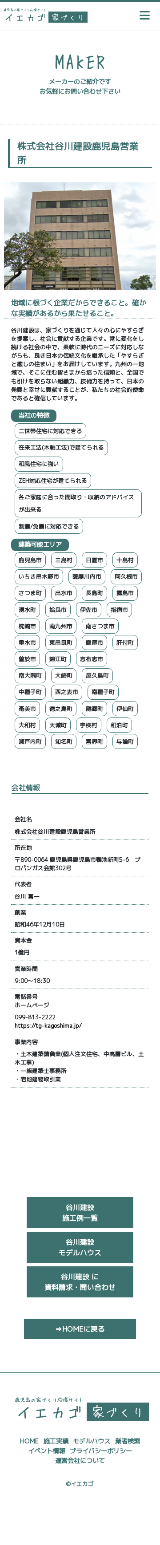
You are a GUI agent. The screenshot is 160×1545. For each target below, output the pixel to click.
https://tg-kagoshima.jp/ (48, 1025)
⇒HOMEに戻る (80, 1329)
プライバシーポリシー (101, 1450)
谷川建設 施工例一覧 (80, 1212)
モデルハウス (91, 1441)
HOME (29, 1441)
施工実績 (56, 1441)
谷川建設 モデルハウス (80, 1247)
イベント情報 (46, 1450)
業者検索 (127, 1441)
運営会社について (80, 1460)
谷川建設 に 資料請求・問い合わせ (80, 1282)
